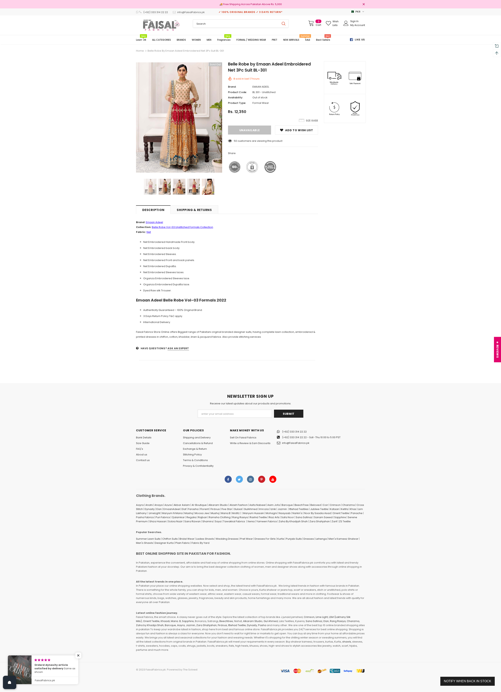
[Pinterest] (261, 479)
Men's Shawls (144, 543)
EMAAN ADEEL (260, 87)
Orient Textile (341, 513)
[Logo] (161, 25)
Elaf (184, 509)
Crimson (335, 505)
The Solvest (190, 669)
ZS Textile (345, 521)
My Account (357, 25)
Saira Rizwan (192, 521)
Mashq (188, 513)
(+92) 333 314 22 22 (294, 432)
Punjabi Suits (294, 539)
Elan (159, 509)
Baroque (287, 505)
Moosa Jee (202, 513)
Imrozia (264, 509)
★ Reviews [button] (497, 349)
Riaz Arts (274, 517)
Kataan (334, 509)
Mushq (215, 513)
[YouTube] (272, 479)
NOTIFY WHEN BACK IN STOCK (467, 681)
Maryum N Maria (172, 513)
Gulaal (238, 509)
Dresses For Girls (265, 539)
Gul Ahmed (271, 621)
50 (235, 141)
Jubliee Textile (319, 509)
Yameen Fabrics (266, 521)
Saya (218, 521)
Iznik (273, 509)
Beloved (315, 505)
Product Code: (237, 92)
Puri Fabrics (163, 517)
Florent (204, 509)
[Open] (9, 682)
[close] (364, 4)
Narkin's (297, 513)
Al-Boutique (199, 505)
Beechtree (226, 621)
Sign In (354, 21)
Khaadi (165, 621)
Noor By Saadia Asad (317, 513)
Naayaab (285, 513)
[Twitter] (239, 479)
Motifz (236, 513)
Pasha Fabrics (145, 517)
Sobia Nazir (175, 521)
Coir (325, 505)
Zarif (334, 521)
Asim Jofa (273, 505)
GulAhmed (250, 509)
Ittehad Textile (237, 625)
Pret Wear (246, 539)
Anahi (149, 505)
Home (140, 51)
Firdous (215, 509)
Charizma (348, 505)
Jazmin (282, 509)
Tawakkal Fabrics (234, 521)
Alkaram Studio (218, 505)
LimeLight (154, 513)
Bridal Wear (186, 539)
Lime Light (322, 617)
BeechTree (302, 505)
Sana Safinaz (304, 517)
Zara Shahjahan (319, 521)
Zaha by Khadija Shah (150, 625)
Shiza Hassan (157, 521)
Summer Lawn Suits (148, 539)
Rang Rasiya (240, 517)
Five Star (227, 509)
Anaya (158, 505)
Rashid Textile (258, 517)
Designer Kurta (164, 543)
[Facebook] (228, 479)
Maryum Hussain (253, 513)
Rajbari (202, 517)
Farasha (193, 509)
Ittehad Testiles (298, 509)
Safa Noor (287, 517)
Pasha (262, 625)
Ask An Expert (178, 348)
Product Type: (237, 103)
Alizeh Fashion (239, 505)
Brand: (232, 87)
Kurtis (280, 539)
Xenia (251, 521)
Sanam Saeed (323, 517)
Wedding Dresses (227, 539)
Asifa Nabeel (257, 505)
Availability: (235, 97)
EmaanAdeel (171, 509)
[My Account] (346, 23)
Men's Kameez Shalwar (343, 539)
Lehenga (321, 539)
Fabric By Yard (200, 543)
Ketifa (344, 509)
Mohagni (271, 513)
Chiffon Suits (170, 539)
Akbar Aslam (182, 505)
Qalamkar (178, 517)
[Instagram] (250, 479)
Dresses (309, 539)
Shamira (207, 521)
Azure (168, 505)
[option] (179, 117)
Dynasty (150, 509)
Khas (353, 509)
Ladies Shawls (205, 539)
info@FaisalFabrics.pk (295, 443)
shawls (346, 642)
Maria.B (225, 513)
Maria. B (176, 621)
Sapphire (340, 517)
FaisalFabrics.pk (156, 669)
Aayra (140, 505)
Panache (356, 513)
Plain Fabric (182, 543)
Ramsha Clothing (220, 517)
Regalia (191, 517)
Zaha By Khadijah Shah (293, 521)
